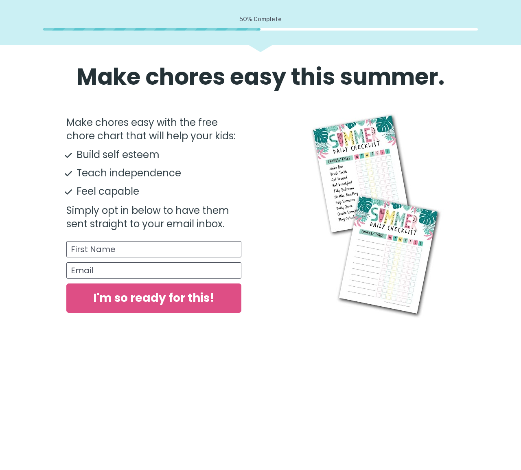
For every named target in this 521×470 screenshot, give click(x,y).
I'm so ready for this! (154, 298)
